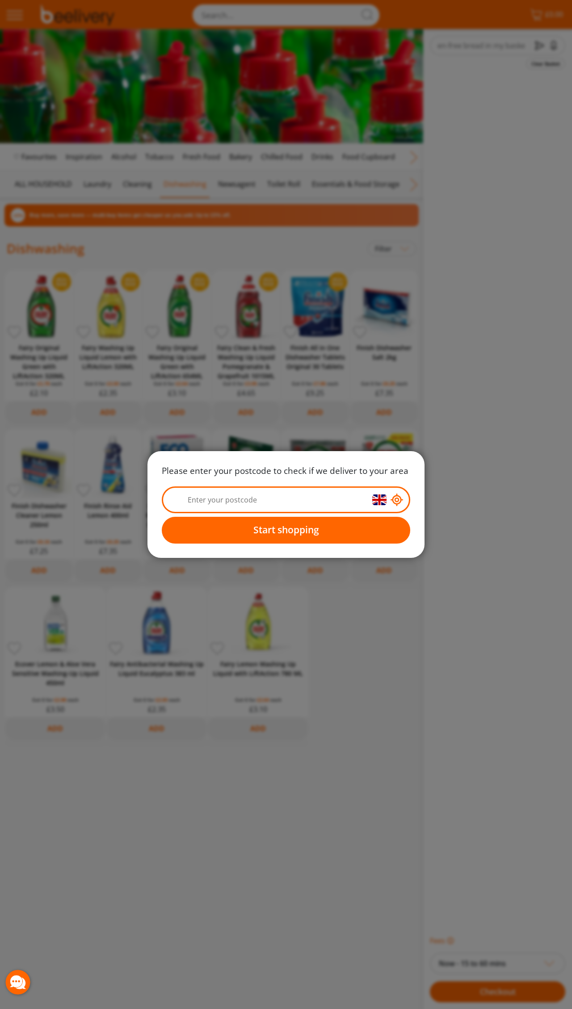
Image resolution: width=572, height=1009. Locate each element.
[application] (18, 982)
